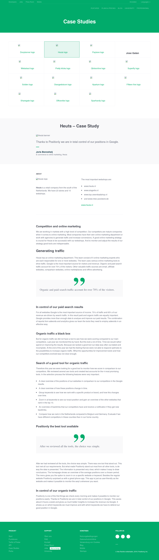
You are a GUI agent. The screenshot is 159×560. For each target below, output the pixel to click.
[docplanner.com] (26, 49)
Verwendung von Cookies (90, 542)
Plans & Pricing (109, 8)
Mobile (39, 2)
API (10, 545)
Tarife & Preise (14, 542)
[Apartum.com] (97, 82)
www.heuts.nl (87, 205)
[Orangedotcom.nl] (62, 82)
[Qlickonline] (97, 66)
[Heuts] (62, 49)
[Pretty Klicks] (62, 66)
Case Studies (14, 548)
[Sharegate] (26, 98)
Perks (11, 551)
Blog (120, 8)
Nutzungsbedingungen (89, 536)
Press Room (30, 2)
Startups (83, 551)
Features (95, 8)
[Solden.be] (26, 82)
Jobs (21, 2)
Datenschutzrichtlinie (88, 539)
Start (10, 536)
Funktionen (13, 539)
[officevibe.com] (62, 98)
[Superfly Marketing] (132, 66)
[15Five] (132, 82)
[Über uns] (16, 10)
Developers (13, 2)
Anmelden (133, 2)
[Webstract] (26, 66)
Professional (143, 8)
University (129, 8)
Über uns (48, 536)
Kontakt (47, 542)
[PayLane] (97, 49)
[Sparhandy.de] (97, 98)
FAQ (46, 539)
